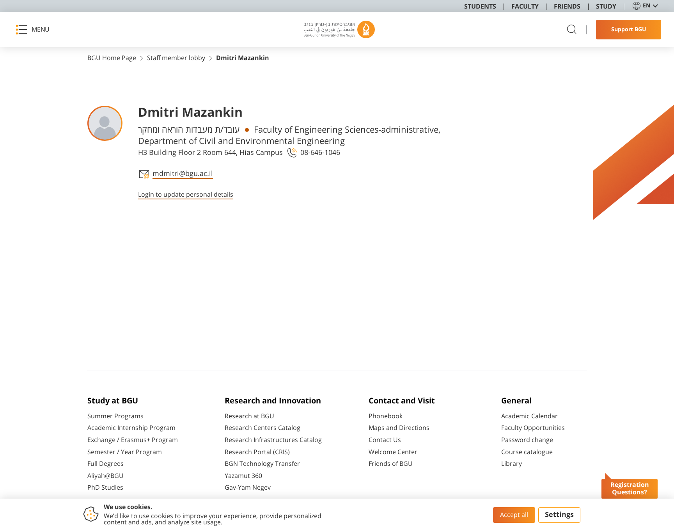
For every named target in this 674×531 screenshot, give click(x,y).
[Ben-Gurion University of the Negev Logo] (339, 30)
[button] (35, 29)
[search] (571, 30)
